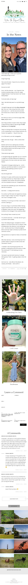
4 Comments (12, 268)
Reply (25, 450)
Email (3, 401)
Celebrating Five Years (14, 312)
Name (2, 395)
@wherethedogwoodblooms (14, 569)
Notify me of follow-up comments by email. (6, 421)
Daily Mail (13, 126)
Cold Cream (14, 348)
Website (3, 407)
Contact (14, 579)
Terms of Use (14, 581)
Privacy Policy (14, 580)
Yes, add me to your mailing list (19, 413)
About (14, 578)
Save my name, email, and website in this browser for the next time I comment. (7, 415)
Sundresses (14, 384)
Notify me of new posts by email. (19, 421)
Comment (16, 395)
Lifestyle (4, 268)
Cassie (7, 453)
